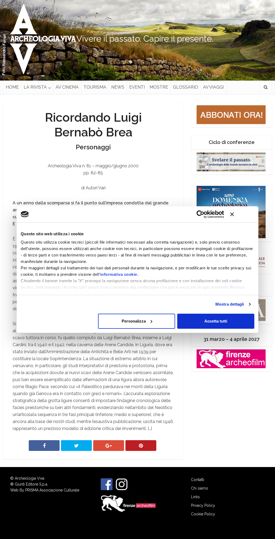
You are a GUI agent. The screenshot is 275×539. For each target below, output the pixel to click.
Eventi (137, 87)
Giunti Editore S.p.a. (31, 484)
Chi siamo (199, 488)
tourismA (95, 87)
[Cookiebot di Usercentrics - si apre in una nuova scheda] (200, 214)
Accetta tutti (215, 321)
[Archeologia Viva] (40, 39)
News (117, 87)
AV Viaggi (213, 87)
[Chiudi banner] (242, 214)
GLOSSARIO (185, 87)
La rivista (35, 87)
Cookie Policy (203, 514)
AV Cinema (67, 87)
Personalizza (134, 321)
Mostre (159, 87)
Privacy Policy (203, 505)
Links (195, 497)
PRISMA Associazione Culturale (52, 490)
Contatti (197, 479)
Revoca (237, 287)
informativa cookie (118, 274)
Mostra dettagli (229, 304)
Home (12, 87)
